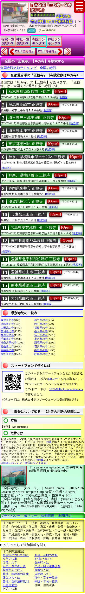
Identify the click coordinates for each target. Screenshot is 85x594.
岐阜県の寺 (41, 354)
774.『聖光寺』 (24, 51)
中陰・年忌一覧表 (46, 581)
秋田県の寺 (41, 323)
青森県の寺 (7, 320)
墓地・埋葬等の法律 (16, 574)
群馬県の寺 (7, 335)
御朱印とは (41, 562)
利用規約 (65, 516)
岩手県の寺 (41, 320)
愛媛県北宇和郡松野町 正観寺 (35, 259)
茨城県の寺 (7, 331)
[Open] (60, 91)
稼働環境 (47, 516)
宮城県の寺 (7, 323)
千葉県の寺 (7, 338)
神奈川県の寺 (9, 342)
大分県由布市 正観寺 (28, 298)
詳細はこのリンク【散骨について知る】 (25, 462)
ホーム (31, 30)
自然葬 (39, 459)
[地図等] (63, 97)
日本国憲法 (10, 585)
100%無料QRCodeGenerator (66, 389)
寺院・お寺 (10, 562)
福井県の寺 (7, 350)
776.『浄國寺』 (47, 51)
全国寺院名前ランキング (18, 68)
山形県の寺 (7, 327)
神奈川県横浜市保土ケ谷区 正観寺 (36, 157)
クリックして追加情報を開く (25, 545)
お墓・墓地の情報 (46, 555)
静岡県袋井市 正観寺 (25, 188)
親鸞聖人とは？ (13, 570)
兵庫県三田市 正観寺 (28, 214)
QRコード (54, 378)
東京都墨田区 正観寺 (25, 144)
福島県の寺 (41, 327)
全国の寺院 (48, 68)
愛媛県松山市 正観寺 (28, 272)
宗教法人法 (41, 570)
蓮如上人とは (11, 577)
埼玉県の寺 (41, 335)
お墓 (49, 442)
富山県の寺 (7, 346)
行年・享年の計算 (14, 566)
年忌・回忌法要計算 (47, 566)
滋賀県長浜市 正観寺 (25, 201)
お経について (43, 558)
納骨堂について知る (16, 555)
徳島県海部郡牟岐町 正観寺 (34, 241)
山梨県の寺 (41, 350)
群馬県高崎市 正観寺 (25, 105)
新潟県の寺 (41, 342)
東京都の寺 (41, 338)
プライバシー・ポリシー (19, 516)
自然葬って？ (43, 574)
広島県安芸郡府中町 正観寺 (33, 228)
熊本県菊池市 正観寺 (28, 285)
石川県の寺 (41, 346)
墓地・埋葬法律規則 (16, 581)
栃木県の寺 (41, 331)
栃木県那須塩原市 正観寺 (29, 92)
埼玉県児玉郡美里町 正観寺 (31, 118)
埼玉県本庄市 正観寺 (25, 131)
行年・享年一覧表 (46, 577)
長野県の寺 (7, 354)
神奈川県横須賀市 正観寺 (29, 175)
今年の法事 (10, 558)
